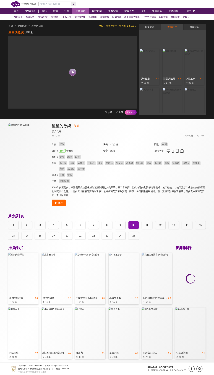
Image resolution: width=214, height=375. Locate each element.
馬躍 (166, 163)
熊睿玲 (109, 163)
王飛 (62, 175)
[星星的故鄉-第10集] (28, 151)
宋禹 (62, 168)
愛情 (62, 157)
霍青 (148, 163)
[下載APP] (131, 112)
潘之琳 (63, 163)
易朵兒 (70, 168)
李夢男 (196, 163)
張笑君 (186, 163)
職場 (69, 157)
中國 (164, 144)
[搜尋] (73, 4)
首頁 (10, 25)
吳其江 (81, 163)
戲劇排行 (194, 27)
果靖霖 (119, 163)
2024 (62, 144)
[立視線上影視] (24, 4)
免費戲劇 (22, 25)
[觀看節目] (72, 72)
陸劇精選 (64, 181)
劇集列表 (149, 27)
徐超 (69, 175)
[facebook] (191, 369)
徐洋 (72, 163)
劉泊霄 (139, 163)
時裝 (77, 157)
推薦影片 (172, 27)
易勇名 (129, 163)
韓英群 (175, 163)
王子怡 (81, 168)
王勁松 (91, 163)
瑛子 (100, 163)
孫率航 (157, 163)
